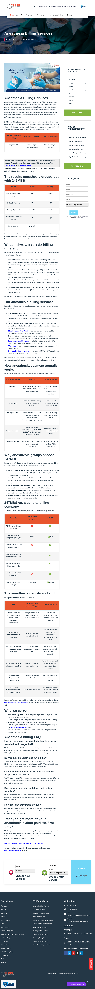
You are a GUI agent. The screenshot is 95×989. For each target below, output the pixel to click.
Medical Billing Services (75, 141)
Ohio (69, 93)
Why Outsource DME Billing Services (12, 934)
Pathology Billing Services (40, 934)
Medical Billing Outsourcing (9, 938)
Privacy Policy (85, 216)
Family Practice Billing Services (42, 923)
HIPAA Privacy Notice (78, 217)
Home (12, 15)
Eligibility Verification (75, 157)
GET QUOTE (91, 964)
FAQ (2, 959)
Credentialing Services (75, 149)
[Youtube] (73, 953)
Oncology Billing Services (40, 931)
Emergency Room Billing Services (43, 920)
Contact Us (14, 19)
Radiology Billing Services (40, 941)
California (71, 79)
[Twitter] (69, 953)
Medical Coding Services (76, 145)
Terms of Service (6, 948)
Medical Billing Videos (7, 931)
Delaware (71, 83)
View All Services (77, 166)
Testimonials (5, 927)
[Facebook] (66, 953)
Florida (70, 86)
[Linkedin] (81, 953)
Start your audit (10, 165)
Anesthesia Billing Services (41, 906)
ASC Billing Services (39, 909)
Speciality (40, 15)
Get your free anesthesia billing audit (16, 702)
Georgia (70, 90)
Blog (2, 923)
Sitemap (3, 962)
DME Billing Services (39, 916)
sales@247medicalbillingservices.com (63, 6)
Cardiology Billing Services (41, 913)
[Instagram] (77, 953)
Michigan (71, 97)
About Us (19, 15)
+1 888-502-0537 (42, 6)
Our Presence (5, 920)
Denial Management (74, 153)
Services (29, 15)
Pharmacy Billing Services (41, 938)
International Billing (56, 15)
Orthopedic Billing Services (41, 927)
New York (71, 100)
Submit (73, 213)
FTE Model (4, 941)
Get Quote (81, 868)
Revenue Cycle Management (77, 137)
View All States (77, 113)
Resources (71, 15)
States (3, 916)
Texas (70, 103)
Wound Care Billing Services (41, 945)
